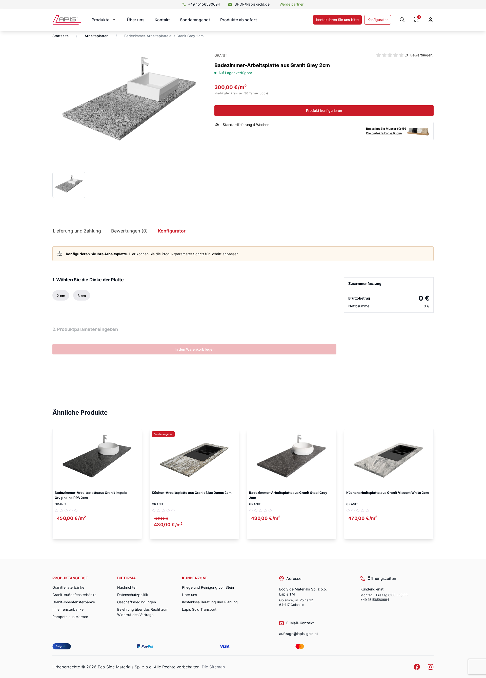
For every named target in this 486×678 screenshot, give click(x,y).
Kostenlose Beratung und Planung (210, 602)
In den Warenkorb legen (194, 349)
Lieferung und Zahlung (77, 231)
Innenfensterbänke (68, 609)
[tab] (77, 232)
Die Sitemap (213, 666)
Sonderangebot (195, 19)
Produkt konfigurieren (324, 110)
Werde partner (291, 4)
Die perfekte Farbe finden (384, 133)
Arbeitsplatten (96, 36)
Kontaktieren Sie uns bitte (337, 19)
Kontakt (162, 19)
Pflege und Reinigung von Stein (208, 587)
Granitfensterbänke (68, 587)
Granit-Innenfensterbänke (73, 602)
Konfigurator (378, 19)
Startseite (60, 36)
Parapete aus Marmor (70, 617)
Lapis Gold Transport (199, 609)
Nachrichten (127, 587)
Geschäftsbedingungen (136, 602)
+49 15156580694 (204, 4)
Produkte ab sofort (238, 19)
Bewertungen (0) (129, 231)
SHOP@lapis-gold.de (252, 4)
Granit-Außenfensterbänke (74, 594)
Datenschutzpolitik (132, 594)
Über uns (136, 19)
